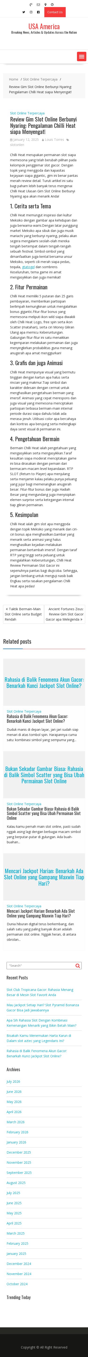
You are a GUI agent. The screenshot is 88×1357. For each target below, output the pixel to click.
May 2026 (14, 1101)
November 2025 (19, 1162)
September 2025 (19, 1172)
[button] (81, 56)
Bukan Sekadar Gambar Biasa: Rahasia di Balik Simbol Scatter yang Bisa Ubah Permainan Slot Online (44, 774)
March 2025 (16, 1233)
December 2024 (19, 1263)
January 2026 (16, 1142)
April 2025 (14, 1223)
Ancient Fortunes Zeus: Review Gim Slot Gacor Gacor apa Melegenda (65, 614)
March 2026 (16, 1122)
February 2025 (17, 1243)
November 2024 (19, 1274)
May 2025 (14, 1213)
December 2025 (19, 1152)
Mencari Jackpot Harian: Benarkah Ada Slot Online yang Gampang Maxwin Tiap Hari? (44, 876)
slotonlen (17, 144)
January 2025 (16, 1253)
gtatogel (28, 267)
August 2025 (16, 1182)
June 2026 (14, 1091)
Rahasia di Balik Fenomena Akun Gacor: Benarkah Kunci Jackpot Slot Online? (44, 682)
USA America (44, 26)
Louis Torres (54, 139)
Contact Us (55, 12)
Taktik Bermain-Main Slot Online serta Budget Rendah (23, 614)
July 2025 (13, 1193)
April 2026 (14, 1112)
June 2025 (14, 1203)
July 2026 (13, 1081)
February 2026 (17, 1132)
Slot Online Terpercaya (27, 113)
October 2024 (17, 1284)
